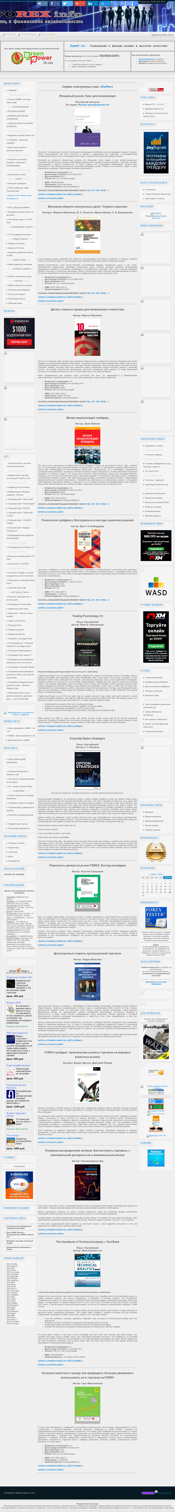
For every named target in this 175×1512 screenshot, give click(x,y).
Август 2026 (156, 874)
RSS (54, 35)
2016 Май (10, 1282)
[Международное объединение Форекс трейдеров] (19, 715)
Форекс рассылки (159, 217)
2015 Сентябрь (12, 1272)
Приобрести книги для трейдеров (156, 983)
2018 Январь (12, 1303)
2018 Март (11, 1307)
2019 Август (11, 1319)
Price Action (12, 1135)
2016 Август (11, 1289)
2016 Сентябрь (12, 1291)
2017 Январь (12, 1293)
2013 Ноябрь (12, 1264)
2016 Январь (12, 1278)
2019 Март (11, 1313)
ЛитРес (106, 86)
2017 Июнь (11, 1299)
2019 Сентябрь (12, 1322)
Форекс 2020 (13, 1002)
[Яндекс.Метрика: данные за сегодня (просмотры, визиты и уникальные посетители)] (163, 1493)
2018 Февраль (12, 1305)
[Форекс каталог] (156, 1120)
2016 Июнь (11, 1284)
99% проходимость (17, 1032)
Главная (10, 35)
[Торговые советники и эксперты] (19, 974)
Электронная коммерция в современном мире (19, 1227)
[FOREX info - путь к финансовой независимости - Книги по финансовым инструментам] (115, 3)
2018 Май (10, 1309)
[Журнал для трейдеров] (156, 1058)
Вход (43, 35)
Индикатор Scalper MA (19, 977)
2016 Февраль (12, 1280)
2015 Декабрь (12, 1276)
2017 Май (10, 1297)
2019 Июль (11, 1317)
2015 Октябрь (12, 1274)
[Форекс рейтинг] (156, 1074)
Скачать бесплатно (17, 1026)
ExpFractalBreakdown (18, 1065)
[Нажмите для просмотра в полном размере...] (87, 146)
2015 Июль (11, 1270)
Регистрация (28, 35)
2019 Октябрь (12, 1324)
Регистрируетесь (147, 59)
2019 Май (10, 1315)
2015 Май (10, 1268)
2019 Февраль (12, 1311)
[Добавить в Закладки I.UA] (156, 91)
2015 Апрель (11, 1266)
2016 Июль (11, 1287)
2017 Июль (11, 1301)
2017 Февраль (12, 1295)
